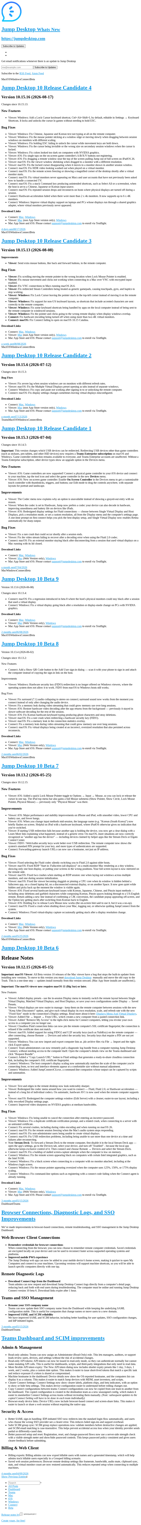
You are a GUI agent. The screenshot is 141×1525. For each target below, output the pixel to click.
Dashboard (14, 1489)
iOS (10, 1498)
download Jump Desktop (77, 977)
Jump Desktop (30, 29)
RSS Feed (24, 73)
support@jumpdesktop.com (67, 223)
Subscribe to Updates (13, 46)
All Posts (13, 1486)
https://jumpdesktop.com (23, 38)
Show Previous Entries (13, 1476)
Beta (10, 1507)
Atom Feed (38, 73)
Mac (21, 217)
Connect (12, 1504)
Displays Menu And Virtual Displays (116, 1013)
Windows (30, 217)
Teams (11, 1492)
